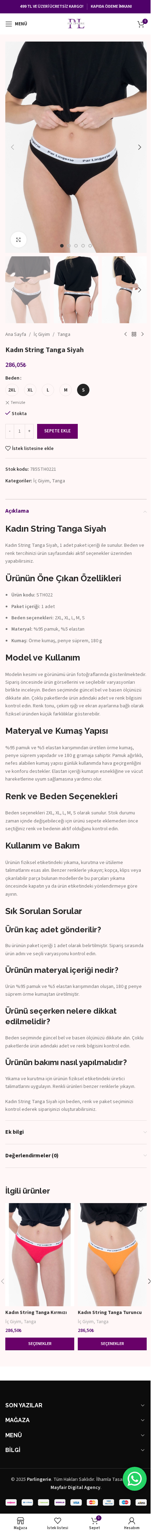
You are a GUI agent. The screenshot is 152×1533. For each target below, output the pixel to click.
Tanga (63, 334)
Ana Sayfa (15, 334)
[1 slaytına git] (62, 246)
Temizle (18, 403)
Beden (12, 378)
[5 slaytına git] (90, 246)
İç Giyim (42, 334)
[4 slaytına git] (83, 246)
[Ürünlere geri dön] (134, 334)
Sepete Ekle (57, 431)
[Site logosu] (76, 23)
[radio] (12, 390)
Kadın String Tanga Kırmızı (36, 1312)
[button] (12, 147)
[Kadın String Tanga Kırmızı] (39, 1254)
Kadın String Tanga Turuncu (110, 1312)
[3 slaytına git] (76, 246)
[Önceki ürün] (125, 334)
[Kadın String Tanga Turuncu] (112, 1254)
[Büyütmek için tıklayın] (19, 240)
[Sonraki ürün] (142, 334)
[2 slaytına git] (69, 246)
